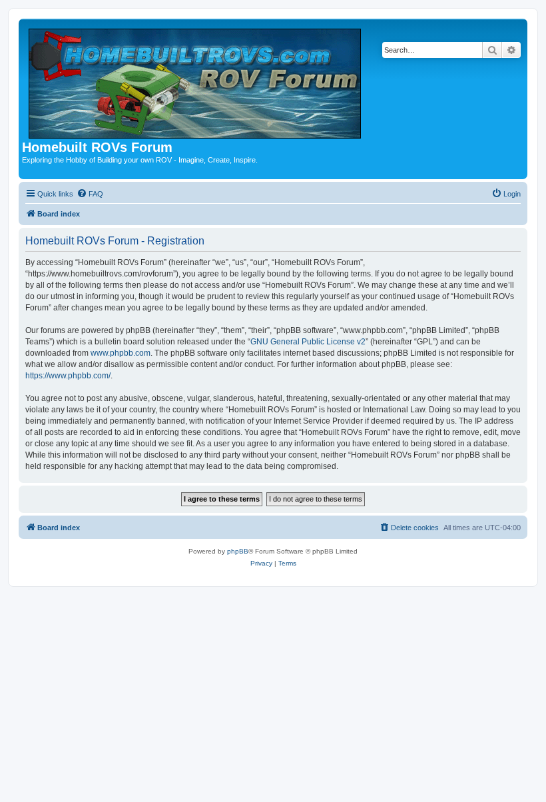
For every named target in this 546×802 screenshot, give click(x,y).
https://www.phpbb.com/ (68, 375)
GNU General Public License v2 (308, 341)
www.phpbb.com (120, 353)
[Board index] (196, 81)
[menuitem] (90, 194)
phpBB (237, 551)
